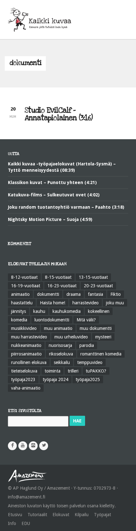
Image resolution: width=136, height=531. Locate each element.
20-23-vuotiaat (98, 285)
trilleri (73, 370)
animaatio (20, 294)
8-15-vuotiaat (58, 277)
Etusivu (15, 514)
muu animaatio (58, 328)
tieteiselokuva (24, 370)
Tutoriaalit (37, 514)
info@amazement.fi (26, 496)
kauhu (39, 311)
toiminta (52, 370)
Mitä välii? (86, 319)
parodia (86, 345)
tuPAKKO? (96, 370)
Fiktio (115, 294)
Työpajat (102, 514)
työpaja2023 (23, 379)
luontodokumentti (51, 319)
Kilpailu (82, 514)
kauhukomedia (67, 311)
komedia (19, 319)
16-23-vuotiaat (62, 285)
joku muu (115, 302)
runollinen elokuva (28, 362)
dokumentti (48, 294)
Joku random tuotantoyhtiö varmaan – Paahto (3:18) (66, 207)
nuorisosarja (60, 345)
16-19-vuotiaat (25, 285)
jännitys (18, 311)
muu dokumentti (96, 328)
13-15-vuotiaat (93, 277)
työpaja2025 (88, 379)
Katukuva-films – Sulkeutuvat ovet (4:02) (54, 194)
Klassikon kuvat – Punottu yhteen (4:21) (52, 182)
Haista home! (52, 302)
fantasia (95, 294)
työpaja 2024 (55, 379)
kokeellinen (98, 311)
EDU (26, 523)
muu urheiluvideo (71, 336)
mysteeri (103, 336)
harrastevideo (85, 302)
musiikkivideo (24, 328)
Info (12, 523)
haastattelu (22, 302)
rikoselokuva (61, 353)
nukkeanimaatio (26, 345)
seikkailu (62, 362)
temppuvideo (89, 362)
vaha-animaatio (25, 388)
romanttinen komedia (100, 353)
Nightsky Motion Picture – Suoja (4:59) (50, 219)
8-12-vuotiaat (24, 277)
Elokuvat (61, 514)
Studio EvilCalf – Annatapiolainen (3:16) (59, 114)
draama (73, 294)
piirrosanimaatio (26, 353)
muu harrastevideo (29, 336)
